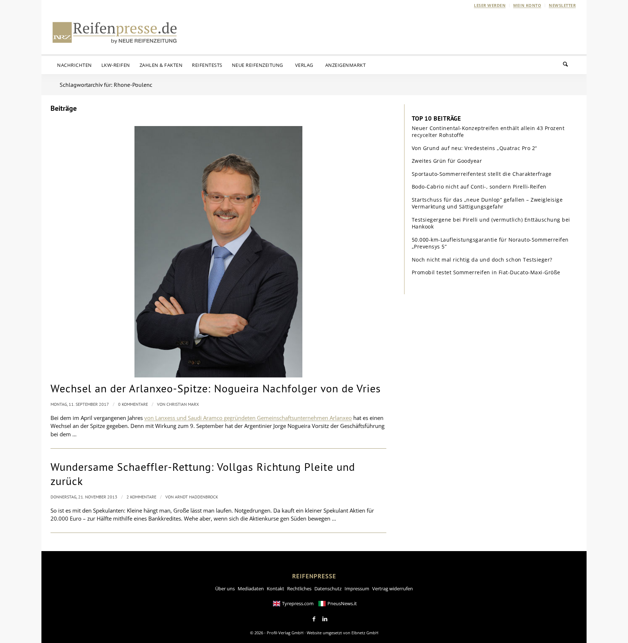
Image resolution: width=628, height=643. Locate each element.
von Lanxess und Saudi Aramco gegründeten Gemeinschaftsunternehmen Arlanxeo (248, 417)
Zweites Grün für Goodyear (447, 160)
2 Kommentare (141, 497)
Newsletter (562, 5)
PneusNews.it (342, 603)
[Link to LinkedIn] (324, 619)
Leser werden (490, 5)
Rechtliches (299, 588)
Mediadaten (251, 588)
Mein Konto (527, 5)
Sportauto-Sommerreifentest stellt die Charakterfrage (482, 173)
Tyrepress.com (298, 603)
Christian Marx (182, 404)
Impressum (357, 588)
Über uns (225, 588)
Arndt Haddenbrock (196, 497)
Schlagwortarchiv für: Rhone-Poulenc (106, 84)
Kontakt (275, 588)
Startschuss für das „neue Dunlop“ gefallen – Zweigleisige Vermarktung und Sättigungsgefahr (487, 203)
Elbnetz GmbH (364, 632)
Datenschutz (328, 588)
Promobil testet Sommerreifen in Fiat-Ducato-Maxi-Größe (486, 272)
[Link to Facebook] (314, 619)
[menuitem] (490, 5)
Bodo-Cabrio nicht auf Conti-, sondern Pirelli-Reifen (479, 186)
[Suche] (569, 65)
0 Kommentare (133, 404)
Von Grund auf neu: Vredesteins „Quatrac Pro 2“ (474, 148)
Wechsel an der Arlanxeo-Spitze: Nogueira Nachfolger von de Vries (216, 388)
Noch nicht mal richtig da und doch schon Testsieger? (482, 259)
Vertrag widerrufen (392, 588)
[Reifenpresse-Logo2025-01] (114, 32)
